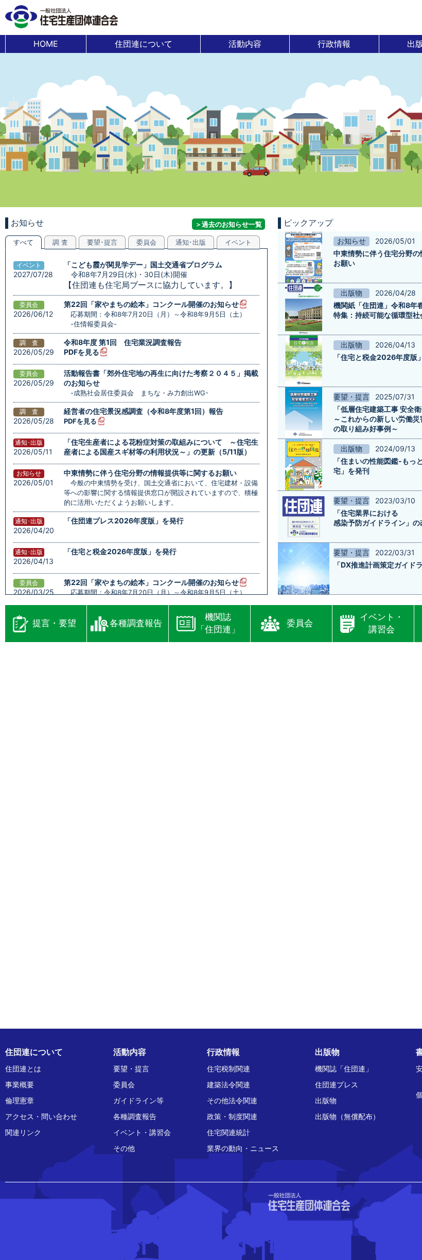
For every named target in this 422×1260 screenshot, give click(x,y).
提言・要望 (54, 623)
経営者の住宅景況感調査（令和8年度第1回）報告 (143, 411)
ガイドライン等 (138, 1100)
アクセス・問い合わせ (41, 1116)
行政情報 (334, 44)
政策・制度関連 (232, 1116)
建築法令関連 (228, 1084)
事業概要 (19, 1084)
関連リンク (23, 1132)
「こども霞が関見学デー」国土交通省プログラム (143, 264)
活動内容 (244, 44)
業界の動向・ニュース (243, 1148)
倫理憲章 (19, 1100)
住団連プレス (336, 1084)
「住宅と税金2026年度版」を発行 (120, 551)
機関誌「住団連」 (218, 623)
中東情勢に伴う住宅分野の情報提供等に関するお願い (150, 472)
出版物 (326, 1100)
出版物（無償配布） (347, 1116)
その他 (124, 1148)
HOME (45, 44)
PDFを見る (81, 352)
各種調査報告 (136, 623)
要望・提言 (131, 1068)
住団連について (143, 44)
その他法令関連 (232, 1100)
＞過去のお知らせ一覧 (228, 224)
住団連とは (23, 1068)
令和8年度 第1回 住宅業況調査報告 (123, 342)
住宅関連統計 (228, 1132)
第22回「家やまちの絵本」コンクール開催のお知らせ (151, 304)
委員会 (300, 623)
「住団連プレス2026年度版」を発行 (124, 520)
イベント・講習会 (381, 623)
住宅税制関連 (228, 1068)
